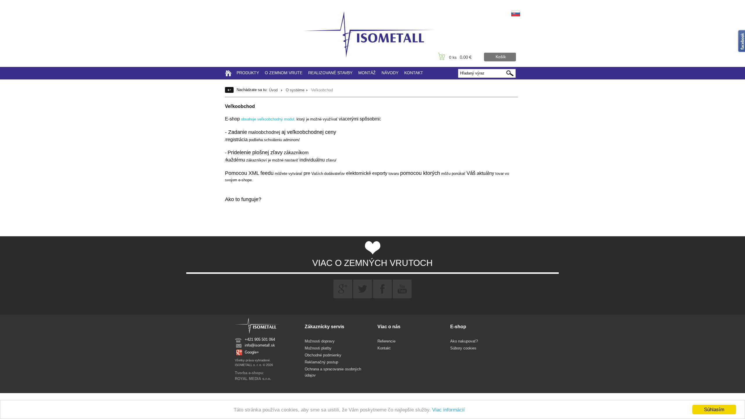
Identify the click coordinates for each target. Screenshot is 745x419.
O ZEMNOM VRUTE (283, 72)
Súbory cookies (463, 348)
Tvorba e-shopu (249, 373)
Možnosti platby (318, 348)
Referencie (386, 341)
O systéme (295, 90)
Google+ (252, 352)
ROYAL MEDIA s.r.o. (253, 379)
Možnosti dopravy (320, 341)
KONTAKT (413, 72)
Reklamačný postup (321, 362)
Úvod (273, 90)
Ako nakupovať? (464, 341)
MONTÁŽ (367, 72)
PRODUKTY (248, 72)
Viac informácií (448, 410)
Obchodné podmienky (323, 355)
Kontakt (384, 348)
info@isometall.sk (260, 345)
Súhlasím (714, 409)
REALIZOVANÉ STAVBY (330, 72)
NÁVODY (390, 72)
